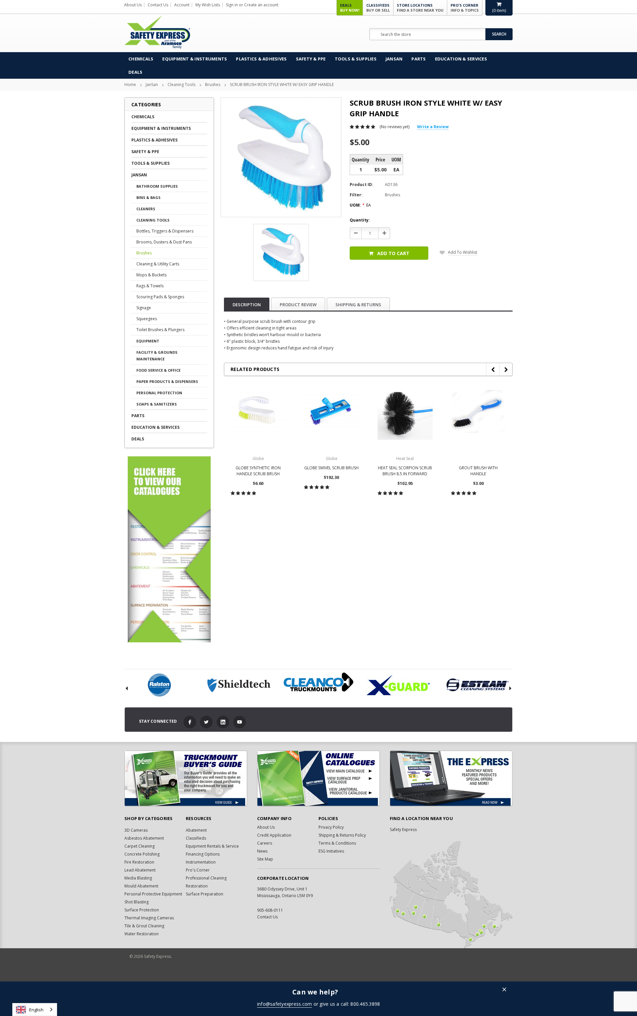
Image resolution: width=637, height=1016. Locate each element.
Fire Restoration (139, 862)
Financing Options (203, 854)
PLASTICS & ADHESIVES (261, 59)
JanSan (394, 59)
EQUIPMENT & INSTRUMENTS (194, 59)
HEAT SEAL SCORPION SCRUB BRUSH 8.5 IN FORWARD (405, 471)
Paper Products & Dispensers (167, 381)
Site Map (265, 859)
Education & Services (461, 59)
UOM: (360, 205)
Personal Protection (159, 392)
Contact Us (158, 5)
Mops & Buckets (151, 275)
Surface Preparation (204, 894)
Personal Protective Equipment (153, 894)
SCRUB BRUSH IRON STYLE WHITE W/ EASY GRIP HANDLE (282, 84)
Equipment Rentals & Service (212, 846)
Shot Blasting (136, 902)
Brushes (212, 84)
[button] (504, 990)
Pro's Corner (465, 8)
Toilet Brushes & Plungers (160, 329)
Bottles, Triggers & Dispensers (164, 231)
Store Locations (420, 8)
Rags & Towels (150, 286)
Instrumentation (201, 862)
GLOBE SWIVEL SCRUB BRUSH (331, 468)
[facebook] (189, 722)
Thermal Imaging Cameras (149, 918)
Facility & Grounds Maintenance (156, 355)
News (262, 851)
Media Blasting (138, 878)
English (36, 1010)
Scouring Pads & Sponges (160, 297)
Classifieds (378, 8)
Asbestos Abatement (144, 838)
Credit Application (274, 835)
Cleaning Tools (181, 84)
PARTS (418, 59)
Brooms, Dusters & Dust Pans (164, 242)
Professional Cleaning (206, 878)
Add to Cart (393, 253)
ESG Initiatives (331, 851)
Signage (143, 308)
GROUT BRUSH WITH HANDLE (478, 471)
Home (130, 84)
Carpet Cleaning (139, 846)
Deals (349, 8)
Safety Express (403, 829)
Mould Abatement (141, 886)
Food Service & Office (158, 370)
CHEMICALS (140, 59)
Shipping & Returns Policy (342, 835)
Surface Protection (141, 910)
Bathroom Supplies (157, 186)
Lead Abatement (140, 870)
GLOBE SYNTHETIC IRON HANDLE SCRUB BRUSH (258, 471)
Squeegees (146, 319)
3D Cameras (136, 830)
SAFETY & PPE (311, 59)
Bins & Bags (148, 197)
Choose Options (258, 507)
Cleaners (145, 208)
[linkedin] (223, 722)
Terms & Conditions (337, 843)
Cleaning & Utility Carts (157, 264)
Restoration (197, 886)
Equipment (147, 340)
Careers (264, 843)
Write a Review (433, 127)
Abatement (196, 830)
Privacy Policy (331, 827)
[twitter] (206, 722)
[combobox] (34, 1009)
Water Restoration (141, 934)
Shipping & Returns (358, 305)
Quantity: (360, 220)
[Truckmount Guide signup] (185, 778)
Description (247, 305)
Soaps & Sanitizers (156, 404)
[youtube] (239, 722)
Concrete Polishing (142, 854)
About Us (133, 5)
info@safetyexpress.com (284, 1004)
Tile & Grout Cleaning (144, 926)
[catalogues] (318, 778)
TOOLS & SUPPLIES (356, 59)
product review (298, 305)
